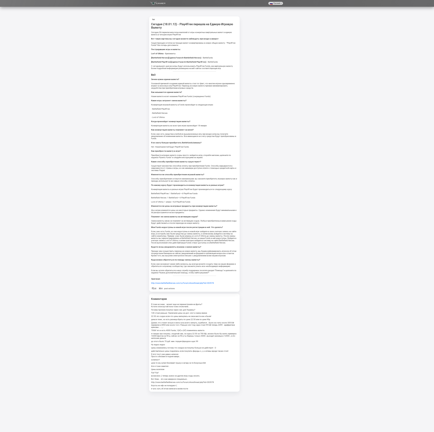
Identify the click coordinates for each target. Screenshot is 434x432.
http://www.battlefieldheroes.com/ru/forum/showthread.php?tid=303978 (182, 283)
